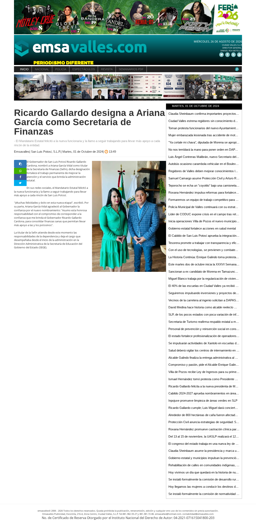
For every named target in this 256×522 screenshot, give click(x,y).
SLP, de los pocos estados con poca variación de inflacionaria (208, 314)
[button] (19, 87)
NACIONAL (42, 69)
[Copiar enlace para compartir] (20, 164)
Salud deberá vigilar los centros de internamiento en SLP (205, 350)
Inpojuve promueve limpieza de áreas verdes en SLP (202, 400)
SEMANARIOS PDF (131, 69)
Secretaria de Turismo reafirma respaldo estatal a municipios (207, 321)
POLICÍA (60, 69)
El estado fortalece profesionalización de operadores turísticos (208, 336)
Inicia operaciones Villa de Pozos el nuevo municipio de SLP (207, 221)
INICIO (24, 69)
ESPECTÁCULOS (83, 69)
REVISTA (107, 69)
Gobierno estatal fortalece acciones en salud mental (202, 228)
